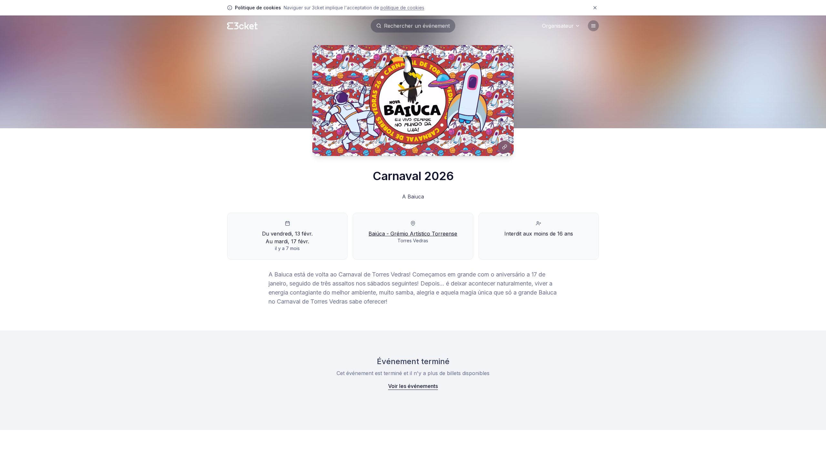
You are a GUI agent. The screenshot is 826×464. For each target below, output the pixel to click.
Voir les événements (413, 386)
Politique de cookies (402, 7)
